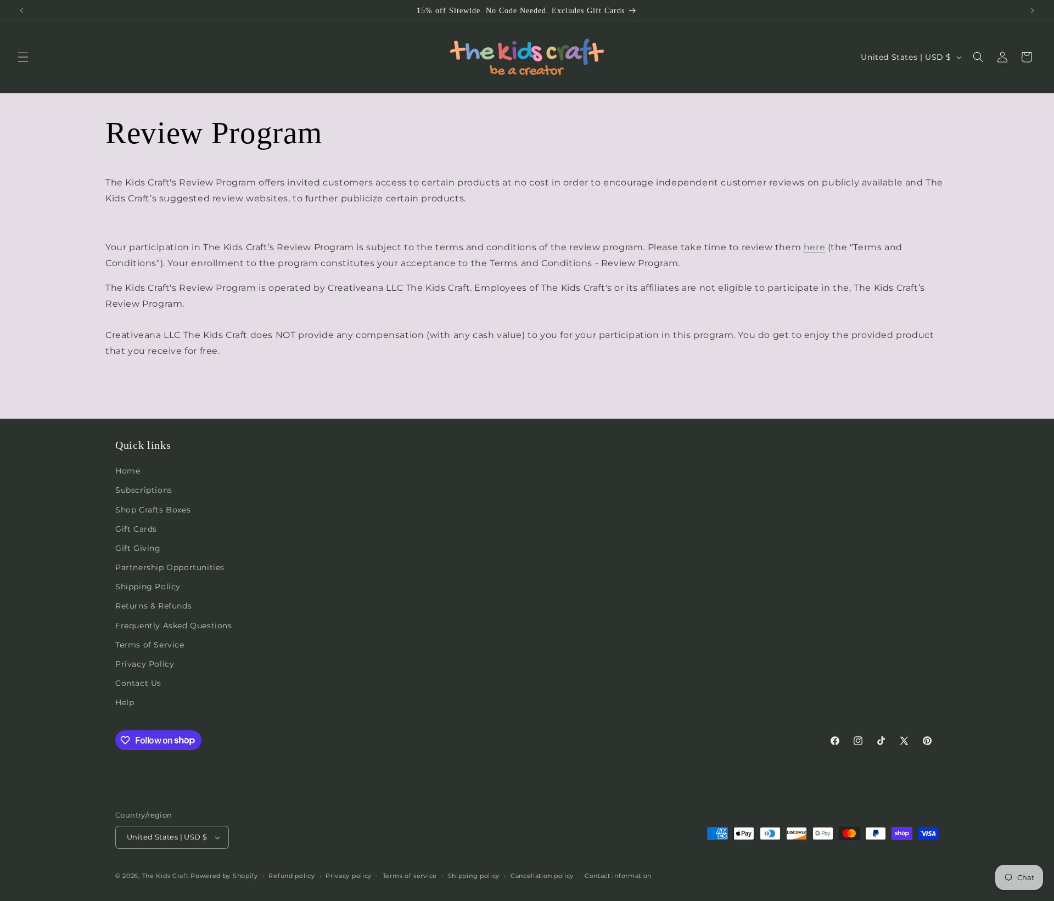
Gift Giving (138, 548)
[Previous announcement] (21, 10)
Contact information (618, 876)
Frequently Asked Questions (173, 625)
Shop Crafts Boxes (152, 510)
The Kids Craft (165, 876)
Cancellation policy (542, 876)
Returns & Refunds (153, 606)
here (814, 247)
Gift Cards (136, 529)
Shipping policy (474, 876)
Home (127, 471)
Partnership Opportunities (170, 567)
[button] (23, 57)
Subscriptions (143, 490)
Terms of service (410, 876)
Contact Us (138, 683)
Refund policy (291, 876)
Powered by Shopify (224, 876)
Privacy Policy (144, 664)
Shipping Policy (148, 587)
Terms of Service (149, 645)
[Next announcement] (1033, 10)
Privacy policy (349, 876)
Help (124, 702)
